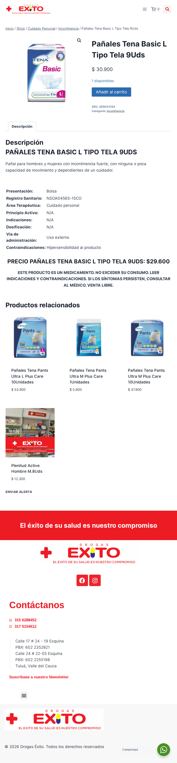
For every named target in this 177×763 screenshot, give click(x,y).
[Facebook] (82, 580)
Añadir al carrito (111, 91)
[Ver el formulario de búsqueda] (167, 9)
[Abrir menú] (144, 9)
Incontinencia (115, 111)
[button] (79, 40)
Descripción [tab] (22, 126)
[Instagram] (95, 580)
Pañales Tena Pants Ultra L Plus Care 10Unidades (29, 376)
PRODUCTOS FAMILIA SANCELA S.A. (87, 390)
